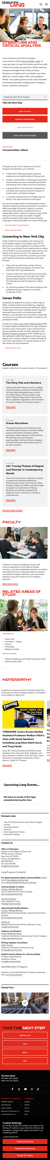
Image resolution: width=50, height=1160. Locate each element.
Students (27, 1101)
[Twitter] (19, 1089)
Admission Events (25, 127)
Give (25, 1061)
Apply (25, 1052)
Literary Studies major (30, 61)
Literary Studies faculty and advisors (20, 883)
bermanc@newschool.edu (12, 894)
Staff (26, 1114)
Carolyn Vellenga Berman (12, 889)
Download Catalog (12, 834)
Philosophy (9, 647)
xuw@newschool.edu (10, 927)
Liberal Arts (9, 639)
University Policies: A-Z (8, 1114)
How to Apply (25, 111)
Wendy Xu (5, 922)
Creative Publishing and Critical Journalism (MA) (25, 659)
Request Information (25, 119)
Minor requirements (13, 230)
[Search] (41, 4)
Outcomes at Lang (13, 348)
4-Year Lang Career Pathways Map (27, 324)
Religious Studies (12, 649)
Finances (7, 829)
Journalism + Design (13, 642)
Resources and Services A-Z (10, 1111)
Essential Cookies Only (25, 1148)
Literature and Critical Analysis (17, 97)
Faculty (11, 522)
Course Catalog (6, 1108)
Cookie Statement (10, 1137)
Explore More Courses (12, 510)
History (8, 644)
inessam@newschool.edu (11, 938)
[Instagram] (31, 1089)
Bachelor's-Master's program (14, 334)
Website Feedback (7, 1101)
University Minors (11, 827)
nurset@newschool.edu (11, 961)
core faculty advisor (14, 975)
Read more (7, 765)
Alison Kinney (7, 945)
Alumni (27, 1108)
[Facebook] (12, 1089)
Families (27, 1105)
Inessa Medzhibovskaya (11, 934)
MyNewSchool (6, 1105)
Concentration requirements (17, 225)
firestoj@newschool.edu (11, 904)
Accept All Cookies (25, 1155)
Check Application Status (25, 135)
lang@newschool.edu (10, 866)
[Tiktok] (38, 1089)
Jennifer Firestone (8, 899)
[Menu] (46, 4)
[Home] (12, 4)
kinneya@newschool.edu (11, 950)
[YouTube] (25, 1089)
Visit (25, 1044)
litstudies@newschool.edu (17, 880)
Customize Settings (25, 1141)
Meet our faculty (10, 584)
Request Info (25, 1035)
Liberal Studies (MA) (13, 661)
